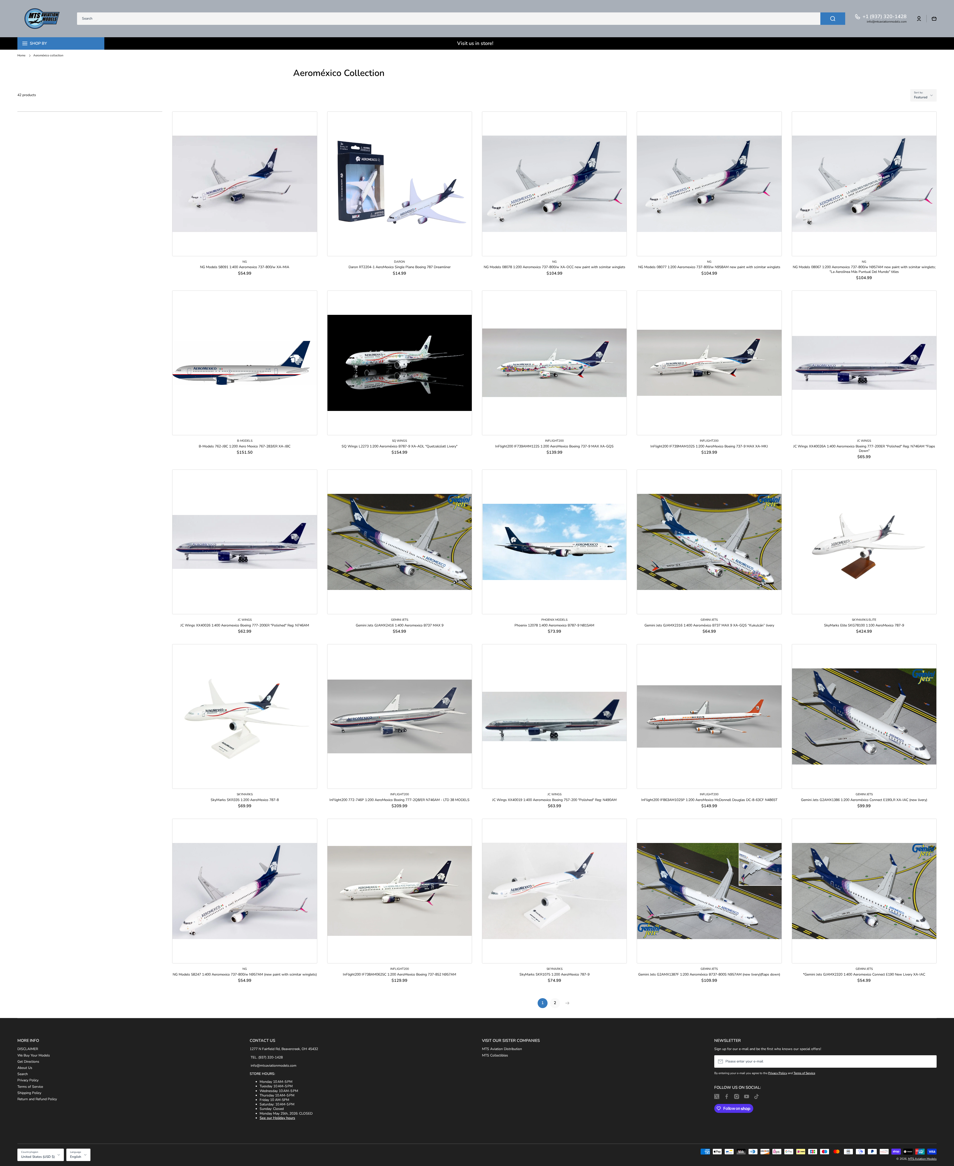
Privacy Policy (28, 1080)
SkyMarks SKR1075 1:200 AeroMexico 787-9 (554, 974)
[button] (934, 18)
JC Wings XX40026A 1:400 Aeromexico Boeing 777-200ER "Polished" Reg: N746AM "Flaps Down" (864, 448)
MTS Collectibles (495, 1055)
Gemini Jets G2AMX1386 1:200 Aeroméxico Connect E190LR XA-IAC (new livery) (864, 800)
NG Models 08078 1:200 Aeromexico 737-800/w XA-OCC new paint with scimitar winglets (554, 267)
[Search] (832, 18)
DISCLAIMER (27, 1049)
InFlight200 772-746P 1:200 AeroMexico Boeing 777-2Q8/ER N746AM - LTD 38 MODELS (399, 800)
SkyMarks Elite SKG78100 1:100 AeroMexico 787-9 (864, 625)
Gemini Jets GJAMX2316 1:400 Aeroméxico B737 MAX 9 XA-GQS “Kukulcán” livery (709, 625)
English (75, 1157)
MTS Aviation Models (922, 1159)
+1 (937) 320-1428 (885, 16)
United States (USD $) (38, 1157)
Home (21, 55)
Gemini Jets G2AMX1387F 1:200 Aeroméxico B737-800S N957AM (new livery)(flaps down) (709, 974)
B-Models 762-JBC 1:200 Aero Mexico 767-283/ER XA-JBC (244, 446)
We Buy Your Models (33, 1055)
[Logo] (42, 18)
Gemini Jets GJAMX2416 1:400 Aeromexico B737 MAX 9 (399, 625)
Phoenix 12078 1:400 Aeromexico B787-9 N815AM (554, 625)
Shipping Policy (29, 1093)
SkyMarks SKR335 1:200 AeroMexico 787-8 (245, 800)
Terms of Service (30, 1086)
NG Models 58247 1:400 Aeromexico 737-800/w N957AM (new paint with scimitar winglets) (245, 974)
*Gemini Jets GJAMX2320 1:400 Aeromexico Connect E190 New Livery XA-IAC (864, 974)
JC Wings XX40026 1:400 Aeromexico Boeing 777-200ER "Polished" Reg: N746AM (244, 625)
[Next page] (566, 1003)
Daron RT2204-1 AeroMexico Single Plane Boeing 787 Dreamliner (400, 267)
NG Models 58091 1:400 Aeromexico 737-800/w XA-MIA (244, 267)
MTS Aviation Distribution (502, 1049)
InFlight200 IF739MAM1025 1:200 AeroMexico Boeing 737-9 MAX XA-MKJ (709, 446)
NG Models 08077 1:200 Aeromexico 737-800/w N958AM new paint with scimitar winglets (709, 267)
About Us (24, 1067)
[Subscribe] (930, 1061)
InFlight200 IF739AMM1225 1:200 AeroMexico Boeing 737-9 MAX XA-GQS (554, 446)
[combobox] (461, 18)
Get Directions (28, 1061)
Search (22, 1074)
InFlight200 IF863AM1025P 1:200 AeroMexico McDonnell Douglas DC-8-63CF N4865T (709, 800)
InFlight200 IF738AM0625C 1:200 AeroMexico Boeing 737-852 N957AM (399, 974)
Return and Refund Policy (37, 1099)
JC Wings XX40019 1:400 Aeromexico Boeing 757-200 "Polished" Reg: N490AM (554, 800)
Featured (920, 97)
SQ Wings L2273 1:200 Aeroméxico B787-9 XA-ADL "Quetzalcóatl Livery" (399, 446)
